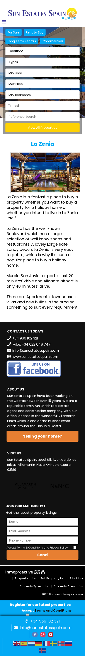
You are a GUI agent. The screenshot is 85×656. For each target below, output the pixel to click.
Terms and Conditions (52, 610)
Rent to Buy (34, 32)
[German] (39, 643)
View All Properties (42, 127)
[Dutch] (31, 643)
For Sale (13, 32)
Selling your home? (42, 436)
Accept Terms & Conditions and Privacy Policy (37, 547)
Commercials (52, 41)
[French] (46, 643)
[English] (16, 643)
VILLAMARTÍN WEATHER (42, 486)
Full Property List (53, 578)
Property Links (25, 578)
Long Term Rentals (22, 41)
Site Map (76, 578)
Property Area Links (68, 586)
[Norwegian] (61, 643)
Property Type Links (34, 586)
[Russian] (68, 643)
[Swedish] (54, 643)
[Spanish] (24, 643)
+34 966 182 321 (45, 621)
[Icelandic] (42, 650)
